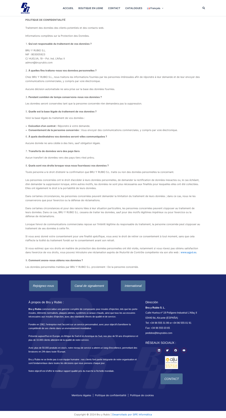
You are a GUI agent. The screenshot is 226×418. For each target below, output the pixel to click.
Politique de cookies (142, 395)
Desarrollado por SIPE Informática (132, 414)
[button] (203, 8)
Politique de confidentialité (110, 395)
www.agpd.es (188, 252)
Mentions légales (81, 395)
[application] (161, 8)
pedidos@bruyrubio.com (158, 333)
